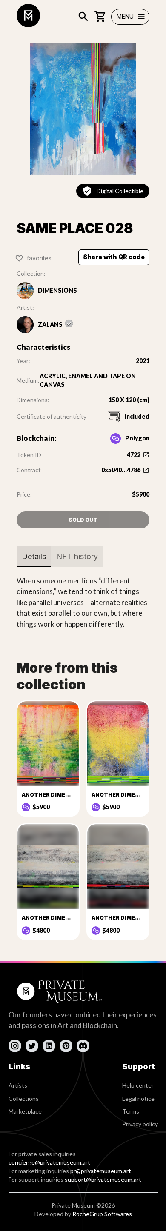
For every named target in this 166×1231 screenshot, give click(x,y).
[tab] (34, 556)
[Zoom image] (83, 109)
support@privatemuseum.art (103, 1179)
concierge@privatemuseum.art (49, 1162)
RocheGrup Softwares (102, 1213)
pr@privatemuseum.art (100, 1170)
